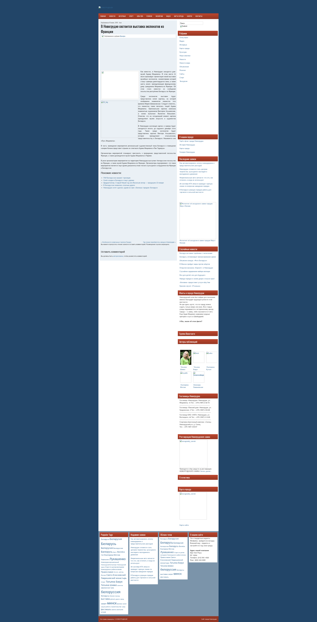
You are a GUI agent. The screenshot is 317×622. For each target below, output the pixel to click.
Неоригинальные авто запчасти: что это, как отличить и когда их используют (196, 178)
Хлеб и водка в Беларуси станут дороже (118, 180)
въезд (117, 596)
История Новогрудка (187, 145)
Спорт (131, 16)
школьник (119, 609)
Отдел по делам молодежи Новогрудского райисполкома (112, 568)
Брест (115, 552)
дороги (118, 599)
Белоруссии (118, 548)
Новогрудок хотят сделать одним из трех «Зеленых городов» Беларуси (130, 188)
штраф (103, 612)
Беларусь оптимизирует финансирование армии (198, 257)
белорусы (105, 595)
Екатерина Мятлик (112, 555)
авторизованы (118, 256)
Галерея (189, 16)
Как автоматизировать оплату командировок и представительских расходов (197, 164)
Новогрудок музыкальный (110, 562)
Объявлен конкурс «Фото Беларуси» (193, 260)
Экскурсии (159, 16)
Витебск (121, 551)
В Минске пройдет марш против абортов (195, 264)
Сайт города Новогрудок (209, 619)
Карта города (179, 16)
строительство (116, 607)
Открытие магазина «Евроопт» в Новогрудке (196, 268)
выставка (105, 598)
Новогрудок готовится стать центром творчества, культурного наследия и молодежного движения (193, 171)
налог (125, 604)
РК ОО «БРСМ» (119, 572)
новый (103, 607)
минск (112, 602)
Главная (103, 16)
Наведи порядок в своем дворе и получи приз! (197, 278)
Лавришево (105, 559)
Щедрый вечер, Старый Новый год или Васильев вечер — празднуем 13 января (133, 183)
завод (122, 599)
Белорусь (107, 551)
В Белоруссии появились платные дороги (119, 185)
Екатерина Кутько (210, 368)
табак (123, 607)
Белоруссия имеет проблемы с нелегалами (196, 253)
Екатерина (184, 385)
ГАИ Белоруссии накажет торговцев (116, 178)
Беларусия (116, 539)
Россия (103, 575)
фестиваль (106, 609)
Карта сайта (184, 525)
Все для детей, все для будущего (192, 275)
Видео (168, 16)
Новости (112, 16)
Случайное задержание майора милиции (195, 271)
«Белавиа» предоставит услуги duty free (195, 282)
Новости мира (185, 63)
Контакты (199, 16)
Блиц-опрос (184, 37)
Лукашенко (117, 558)
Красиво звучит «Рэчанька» (190, 286)
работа (107, 607)
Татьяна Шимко (183, 368)
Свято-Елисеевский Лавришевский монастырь (114, 576)
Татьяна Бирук (196, 368)
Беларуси (105, 539)
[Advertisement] (116, 54)
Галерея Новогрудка (187, 152)
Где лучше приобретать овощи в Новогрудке (158, 242)
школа (113, 609)
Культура (140, 16)
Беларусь (108, 543)
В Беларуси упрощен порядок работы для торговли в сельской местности (195, 191)
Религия (149, 16)
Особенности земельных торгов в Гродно (116, 242)
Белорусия (107, 547)
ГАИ (102, 555)
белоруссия (110, 591)
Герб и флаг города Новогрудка (191, 141)
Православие (107, 571)
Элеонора (196, 385)
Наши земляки (185, 55)
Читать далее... (206, 471)
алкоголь (120, 585)
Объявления (184, 66)
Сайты (182, 74)
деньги (112, 599)
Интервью (122, 16)
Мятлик (183, 387)
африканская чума (107, 588)
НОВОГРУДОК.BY (121, 619)
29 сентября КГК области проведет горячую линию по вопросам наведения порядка (196, 184)
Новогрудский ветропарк (109, 565)
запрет (104, 603)
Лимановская (198, 387)
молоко (119, 604)
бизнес (112, 596)
